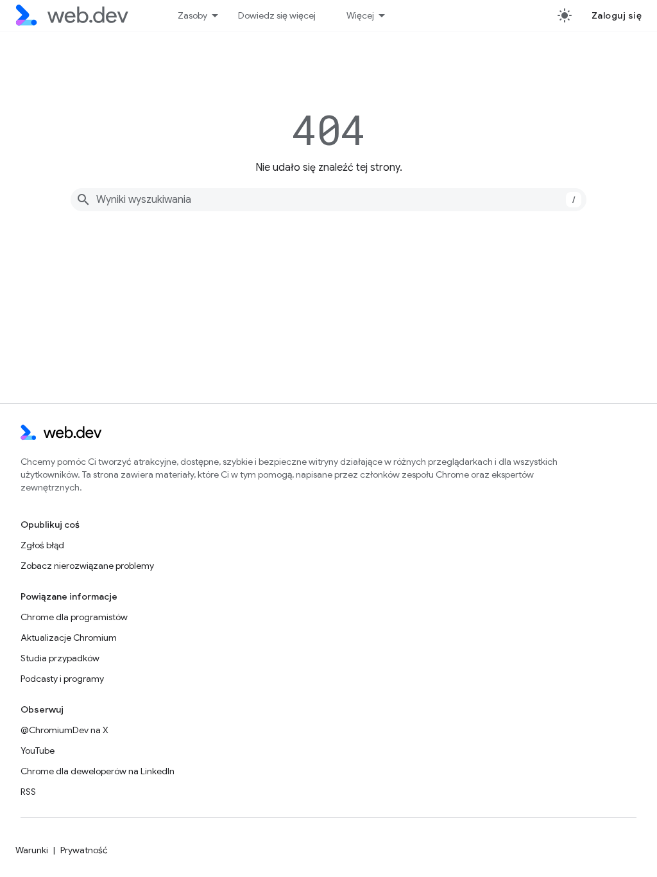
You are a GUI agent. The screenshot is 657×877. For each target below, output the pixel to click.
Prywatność (84, 850)
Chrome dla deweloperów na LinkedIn (98, 771)
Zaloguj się (617, 15)
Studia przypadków (60, 658)
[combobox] (328, 199)
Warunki (31, 850)
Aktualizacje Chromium (69, 637)
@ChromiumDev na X (64, 730)
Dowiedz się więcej (277, 15)
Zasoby (192, 15)
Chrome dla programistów (74, 617)
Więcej (360, 15)
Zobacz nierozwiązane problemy (87, 565)
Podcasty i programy (62, 678)
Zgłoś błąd (42, 545)
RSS (28, 791)
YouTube (38, 750)
